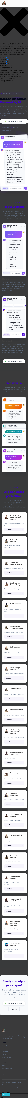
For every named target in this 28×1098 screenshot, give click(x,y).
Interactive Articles (7, 1068)
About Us (4, 1065)
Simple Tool (5, 1046)
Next (1, 1097)
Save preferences (5, 76)
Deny (5, 74)
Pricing (4, 1054)
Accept (2, 74)
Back (1, 1095)
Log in (3, 1073)
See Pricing (14, 1009)
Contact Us (5, 1071)
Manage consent (5, 1092)
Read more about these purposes (12, 72)
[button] (14, 22)
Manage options (6, 65)
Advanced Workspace (8, 1048)
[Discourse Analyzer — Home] (4, 3)
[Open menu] (24, 3)
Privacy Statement (6, 81)
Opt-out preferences (7, 78)
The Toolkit (5, 1051)
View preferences (13, 74)
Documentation (6, 1057)
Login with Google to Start (15, 121)
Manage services (6, 68)
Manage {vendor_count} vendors (12, 70)
